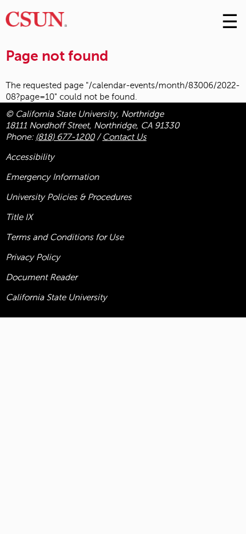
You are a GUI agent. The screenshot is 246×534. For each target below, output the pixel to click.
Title (19, 217)
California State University (56, 297)
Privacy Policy (33, 257)
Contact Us (124, 137)
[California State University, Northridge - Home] (36, 22)
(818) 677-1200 (64, 137)
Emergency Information (52, 177)
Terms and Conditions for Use (65, 237)
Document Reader (41, 277)
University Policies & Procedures (69, 197)
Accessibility (30, 157)
